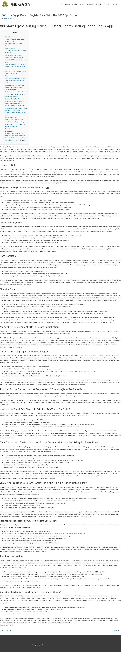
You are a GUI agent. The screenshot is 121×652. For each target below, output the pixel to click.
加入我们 (115, 4)
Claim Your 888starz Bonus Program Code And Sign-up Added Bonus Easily (15, 80)
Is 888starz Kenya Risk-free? (13, 43)
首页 (61, 4)
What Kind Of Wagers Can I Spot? (14, 106)
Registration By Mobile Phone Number (16, 108)
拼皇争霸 (74, 4)
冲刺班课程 (108, 4)
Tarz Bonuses (9, 46)
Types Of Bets (9, 37)
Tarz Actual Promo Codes (12, 110)
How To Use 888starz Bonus (13, 103)
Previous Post (7, 630)
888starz (51, 176)
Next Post (115, 630)
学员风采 (82, 4)
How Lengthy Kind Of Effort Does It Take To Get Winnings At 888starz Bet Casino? (16, 67)
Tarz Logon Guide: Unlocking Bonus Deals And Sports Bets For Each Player (15, 74)
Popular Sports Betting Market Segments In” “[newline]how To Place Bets (16, 60)
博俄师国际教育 (20, 4)
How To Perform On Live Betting (14, 122)
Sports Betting (9, 131)
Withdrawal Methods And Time (14, 133)
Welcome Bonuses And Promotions (15, 135)
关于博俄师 (99, 4)
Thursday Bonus (10, 48)
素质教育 (67, 4)
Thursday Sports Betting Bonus (14, 119)
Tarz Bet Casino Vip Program (13, 55)
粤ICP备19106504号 (37, 645)
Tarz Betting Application (12, 96)
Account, (7, 129)
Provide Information (11, 89)
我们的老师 (90, 4)
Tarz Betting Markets (11, 117)
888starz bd (5, 18)
